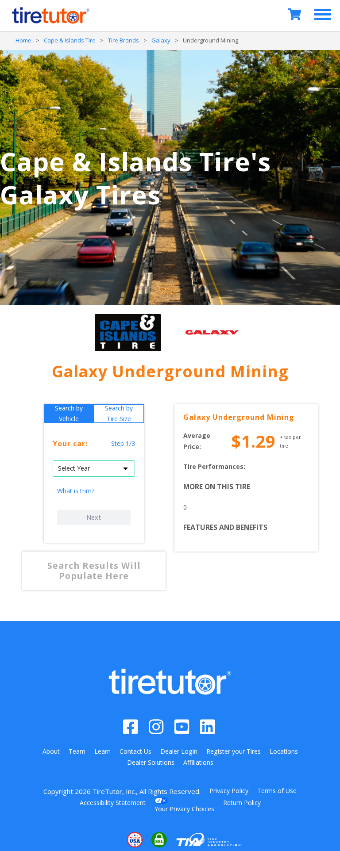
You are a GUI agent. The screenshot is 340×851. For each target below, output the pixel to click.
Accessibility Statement (113, 802)
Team (77, 751)
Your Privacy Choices (184, 809)
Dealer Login (178, 751)
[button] (107, 839)
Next (93, 517)
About (51, 751)
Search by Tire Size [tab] (119, 413)
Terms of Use (277, 790)
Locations (284, 751)
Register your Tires (233, 751)
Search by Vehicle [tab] (69, 413)
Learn (102, 751)
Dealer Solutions (150, 762)
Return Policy (242, 802)
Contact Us (135, 751)
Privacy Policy (228, 790)
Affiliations (198, 762)
